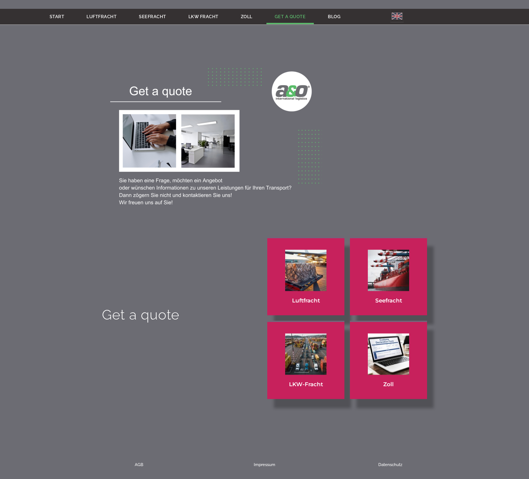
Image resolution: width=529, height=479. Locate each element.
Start (57, 16)
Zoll (246, 16)
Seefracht (152, 16)
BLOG (334, 16)
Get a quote (290, 16)
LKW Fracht (203, 16)
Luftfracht (102, 16)
